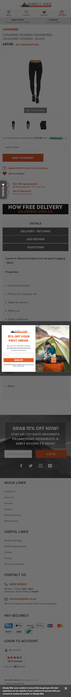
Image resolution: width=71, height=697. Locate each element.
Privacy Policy (20, 366)
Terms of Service (29, 364)
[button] (3, 190)
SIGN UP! (18, 360)
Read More (49, 694)
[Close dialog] (67, 327)
